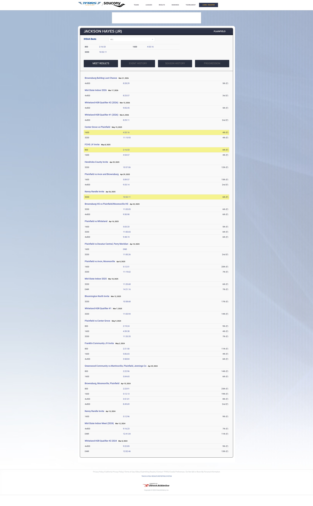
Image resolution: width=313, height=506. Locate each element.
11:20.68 (127, 284)
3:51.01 (126, 399)
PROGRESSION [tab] (212, 63)
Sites (138, 472)
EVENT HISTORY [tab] (138, 63)
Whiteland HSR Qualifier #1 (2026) (101, 114)
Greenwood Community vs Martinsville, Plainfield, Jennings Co (115, 366)
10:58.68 (127, 301)
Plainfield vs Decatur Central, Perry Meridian (107, 244)
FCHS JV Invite (92, 144)
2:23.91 (126, 389)
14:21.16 (127, 289)
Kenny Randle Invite (95, 191)
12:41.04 (127, 434)
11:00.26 (127, 254)
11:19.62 (127, 272)
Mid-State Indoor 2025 (96, 278)
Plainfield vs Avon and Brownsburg (102, 174)
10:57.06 (127, 167)
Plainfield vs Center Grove (97, 320)
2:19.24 (126, 326)
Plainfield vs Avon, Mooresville (100, 261)
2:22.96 (126, 371)
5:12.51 (126, 267)
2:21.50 (126, 349)
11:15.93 (127, 137)
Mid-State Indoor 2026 (96, 90)
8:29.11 (126, 120)
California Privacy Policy (114, 472)
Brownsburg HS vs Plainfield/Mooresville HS (107, 204)
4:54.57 (126, 155)
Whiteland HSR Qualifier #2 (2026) (101, 102)
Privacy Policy (98, 472)
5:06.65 (126, 354)
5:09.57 (126, 179)
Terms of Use (129, 472)
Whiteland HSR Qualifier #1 (98, 308)
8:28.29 (126, 83)
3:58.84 (126, 359)
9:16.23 (126, 429)
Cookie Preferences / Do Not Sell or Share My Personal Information (195, 472)
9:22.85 (126, 446)
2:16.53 (102, 47)
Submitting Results (148, 472)
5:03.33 (126, 227)
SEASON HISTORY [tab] (175, 63)
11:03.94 (127, 314)
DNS (125, 249)
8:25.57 (126, 95)
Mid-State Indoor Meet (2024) (99, 423)
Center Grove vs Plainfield (97, 127)
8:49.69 (126, 404)
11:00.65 (127, 232)
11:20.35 (127, 336)
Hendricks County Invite (97, 162)
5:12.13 (126, 394)
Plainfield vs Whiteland (96, 221)
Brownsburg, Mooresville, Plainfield (102, 383)
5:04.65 (126, 376)
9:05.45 (126, 108)
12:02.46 (127, 451)
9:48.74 (126, 237)
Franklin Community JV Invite (99, 343)
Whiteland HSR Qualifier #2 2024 (101, 440)
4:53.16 (150, 47)
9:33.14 (126, 184)
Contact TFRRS (163, 472)
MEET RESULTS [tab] (101, 63)
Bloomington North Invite (97, 296)
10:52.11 (103, 52)
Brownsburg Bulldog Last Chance (101, 78)
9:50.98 (126, 214)
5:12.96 (126, 416)
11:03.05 (127, 209)
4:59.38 (126, 331)
